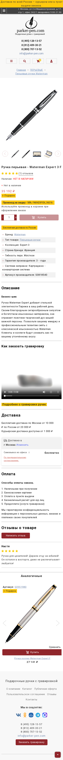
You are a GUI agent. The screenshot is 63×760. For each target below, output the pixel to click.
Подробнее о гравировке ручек (24, 404)
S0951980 (21, 587)
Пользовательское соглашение (26, 694)
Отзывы (51, 694)
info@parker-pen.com (31, 53)
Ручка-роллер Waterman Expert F (32, 658)
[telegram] (38, 715)
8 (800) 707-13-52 (31, 49)
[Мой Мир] (31, 716)
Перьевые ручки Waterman (31, 73)
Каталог (27, 688)
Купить (42, 217)
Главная (21, 70)
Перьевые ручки (30, 239)
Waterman (20, 234)
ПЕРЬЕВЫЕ (36, 70)
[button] (5, 154)
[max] (44, 716)
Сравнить (55, 647)
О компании (13, 688)
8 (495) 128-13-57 (31, 40)
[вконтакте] (18, 715)
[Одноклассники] (25, 715)
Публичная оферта (45, 688)
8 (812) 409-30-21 (31, 45)
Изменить (22, 444)
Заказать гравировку (32, 742)
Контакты (31, 699)
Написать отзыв (15, 535)
